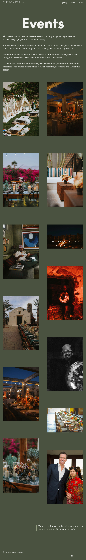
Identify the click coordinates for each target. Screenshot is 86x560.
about (81, 3)
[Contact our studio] (47, 529)
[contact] (80, 556)
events (73, 3)
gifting (64, 3)
